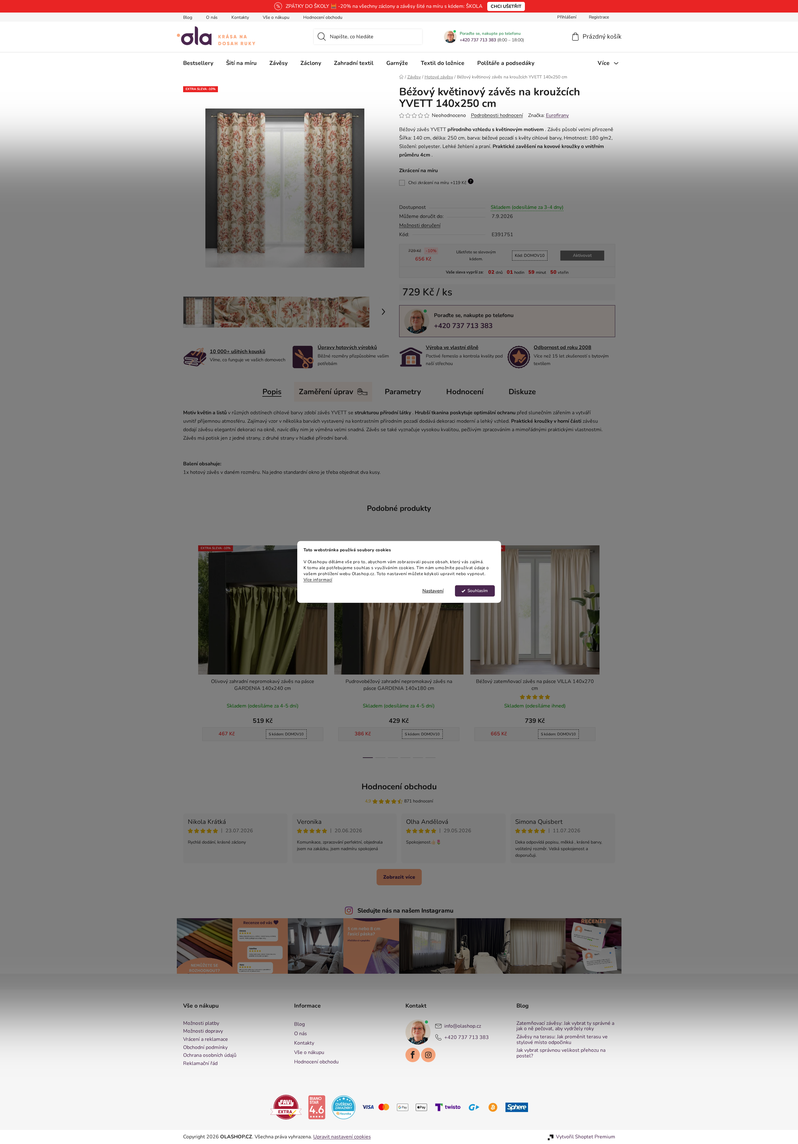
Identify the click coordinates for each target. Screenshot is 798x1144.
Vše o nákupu (276, 17)
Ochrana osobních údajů (209, 1055)
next (610, 650)
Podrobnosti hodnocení (497, 115)
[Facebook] (412, 1055)
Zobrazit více (399, 877)
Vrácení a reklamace (205, 1039)
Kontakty (240, 17)
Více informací (318, 580)
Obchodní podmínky (205, 1048)
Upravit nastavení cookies (342, 1136)
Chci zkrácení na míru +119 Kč (440, 182)
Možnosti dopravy (203, 1031)
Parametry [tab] (403, 392)
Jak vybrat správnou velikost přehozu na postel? (560, 1053)
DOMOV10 (530, 255)
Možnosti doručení (420, 225)
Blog (187, 17)
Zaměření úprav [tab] (326, 392)
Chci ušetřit (506, 6)
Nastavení (433, 591)
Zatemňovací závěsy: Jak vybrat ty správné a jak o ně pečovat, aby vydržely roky (565, 1026)
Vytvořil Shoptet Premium (585, 1136)
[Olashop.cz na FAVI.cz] (286, 1107)
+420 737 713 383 (478, 40)
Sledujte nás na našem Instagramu (405, 911)
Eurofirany (557, 115)
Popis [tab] (272, 392)
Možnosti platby (201, 1023)
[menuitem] (198, 63)
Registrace (599, 17)
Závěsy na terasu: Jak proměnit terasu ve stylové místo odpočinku (562, 1039)
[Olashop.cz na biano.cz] (316, 1107)
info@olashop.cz (462, 1026)
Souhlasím (478, 591)
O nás (212, 17)
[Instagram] (428, 1055)
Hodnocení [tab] (465, 392)
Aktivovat (582, 255)
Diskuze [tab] (522, 392)
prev (188, 650)
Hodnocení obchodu (322, 17)
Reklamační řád (200, 1064)
